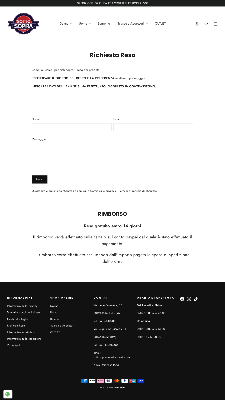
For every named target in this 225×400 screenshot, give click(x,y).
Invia (39, 179)
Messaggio (39, 139)
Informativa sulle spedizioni (24, 339)
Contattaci (13, 345)
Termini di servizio (130, 191)
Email (116, 119)
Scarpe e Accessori (131, 23)
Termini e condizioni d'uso (23, 312)
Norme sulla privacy (102, 191)
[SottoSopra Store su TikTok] (196, 298)
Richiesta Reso (16, 326)
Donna (64, 23)
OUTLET (160, 23)
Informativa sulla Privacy (22, 306)
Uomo (83, 23)
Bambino (104, 23)
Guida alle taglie (17, 319)
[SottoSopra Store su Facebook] (182, 298)
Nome (36, 119)
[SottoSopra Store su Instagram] (189, 298)
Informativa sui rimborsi (21, 332)
